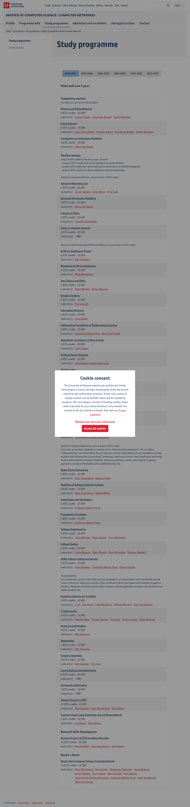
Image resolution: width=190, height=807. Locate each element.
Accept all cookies (95, 428)
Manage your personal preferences (95, 421)
